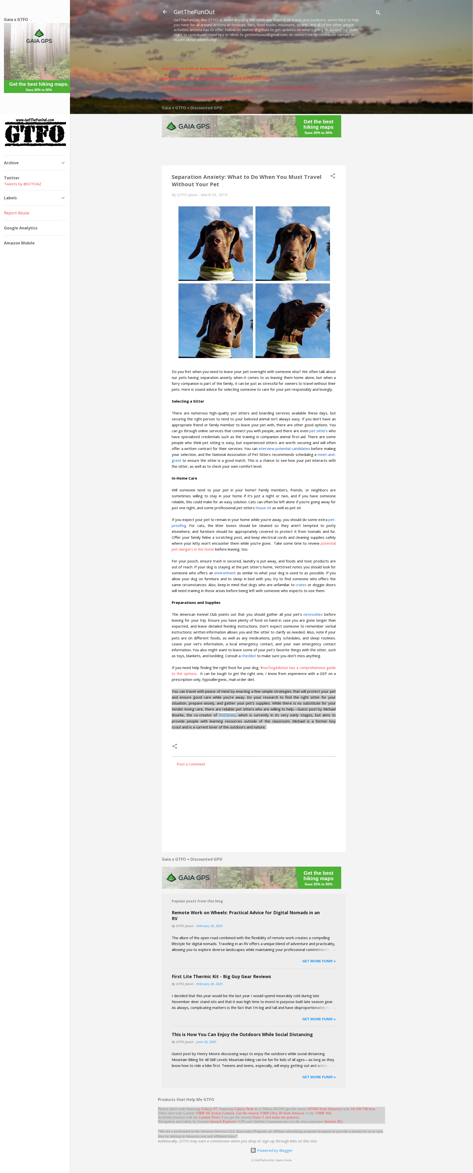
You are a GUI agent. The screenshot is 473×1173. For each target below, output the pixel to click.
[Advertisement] (365, 125)
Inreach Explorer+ (224, 1121)
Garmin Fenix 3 (211, 1117)
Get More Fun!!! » (319, 960)
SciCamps (227, 715)
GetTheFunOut (194, 12)
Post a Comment (191, 764)
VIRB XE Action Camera (215, 1113)
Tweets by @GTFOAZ (22, 183)
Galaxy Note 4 (245, 1109)
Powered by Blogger (274, 1150)
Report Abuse (16, 213)
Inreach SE (332, 1121)
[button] (333, 176)
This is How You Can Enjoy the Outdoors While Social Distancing (242, 1034)
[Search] (378, 13)
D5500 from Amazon (324, 1109)
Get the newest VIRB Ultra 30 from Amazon (270, 1113)
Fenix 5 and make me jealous (275, 1117)
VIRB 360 (323, 1113)
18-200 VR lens (363, 1109)
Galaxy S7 (209, 1109)
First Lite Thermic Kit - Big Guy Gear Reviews (221, 976)
